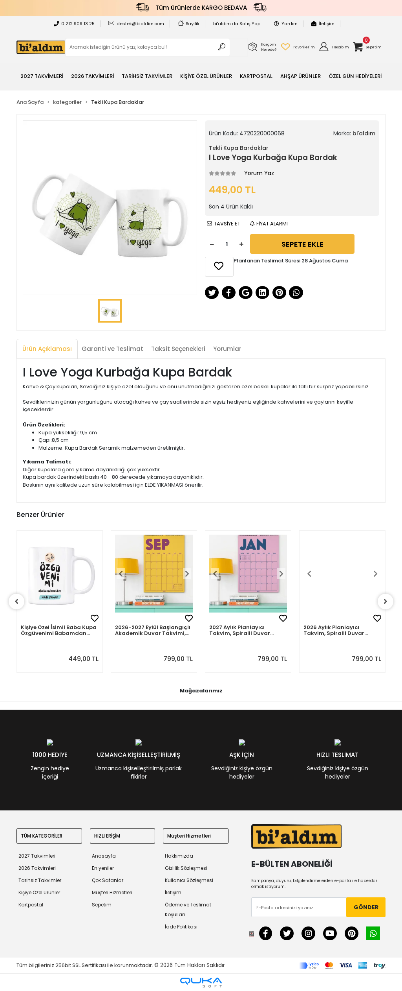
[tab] (47, 349)
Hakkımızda (179, 856)
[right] (385, 601)
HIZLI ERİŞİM (107, 835)
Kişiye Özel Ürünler (39, 892)
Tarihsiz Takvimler (39, 880)
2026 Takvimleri (37, 868)
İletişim (326, 23)
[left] (16, 601)
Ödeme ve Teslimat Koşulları (188, 909)
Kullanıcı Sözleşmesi (189, 880)
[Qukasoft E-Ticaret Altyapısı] (201, 982)
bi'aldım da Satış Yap (236, 23)
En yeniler (103, 868)
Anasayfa (104, 856)
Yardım (289, 23)
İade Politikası (181, 926)
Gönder (366, 907)
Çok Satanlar (107, 880)
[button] (334, 47)
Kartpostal (30, 904)
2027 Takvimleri (36, 856)
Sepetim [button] (101, 904)
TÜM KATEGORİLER (41, 835)
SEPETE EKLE (302, 244)
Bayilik (192, 23)
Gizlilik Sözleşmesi (186, 868)
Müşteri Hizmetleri (112, 892)
